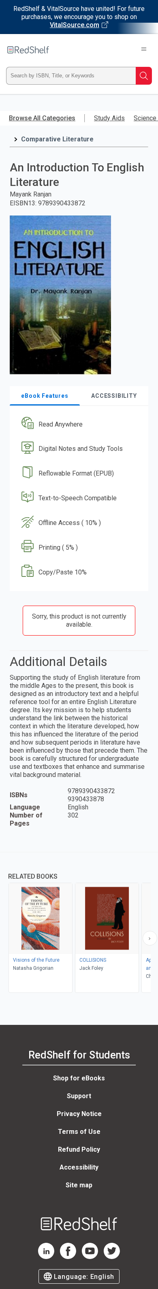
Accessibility (79, 1167)
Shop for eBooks (79, 1078)
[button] (78, 424)
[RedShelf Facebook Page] (68, 1257)
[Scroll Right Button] (150, 938)
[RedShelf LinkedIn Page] (46, 1257)
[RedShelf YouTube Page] (90, 1257)
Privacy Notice (79, 1114)
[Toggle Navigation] (144, 49)
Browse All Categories (42, 118)
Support (79, 1096)
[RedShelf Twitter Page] (112, 1257)
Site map (79, 1185)
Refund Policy (79, 1149)
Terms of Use (79, 1131)
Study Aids (109, 118)
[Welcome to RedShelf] (28, 50)
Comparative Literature (57, 139)
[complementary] (79, 923)
